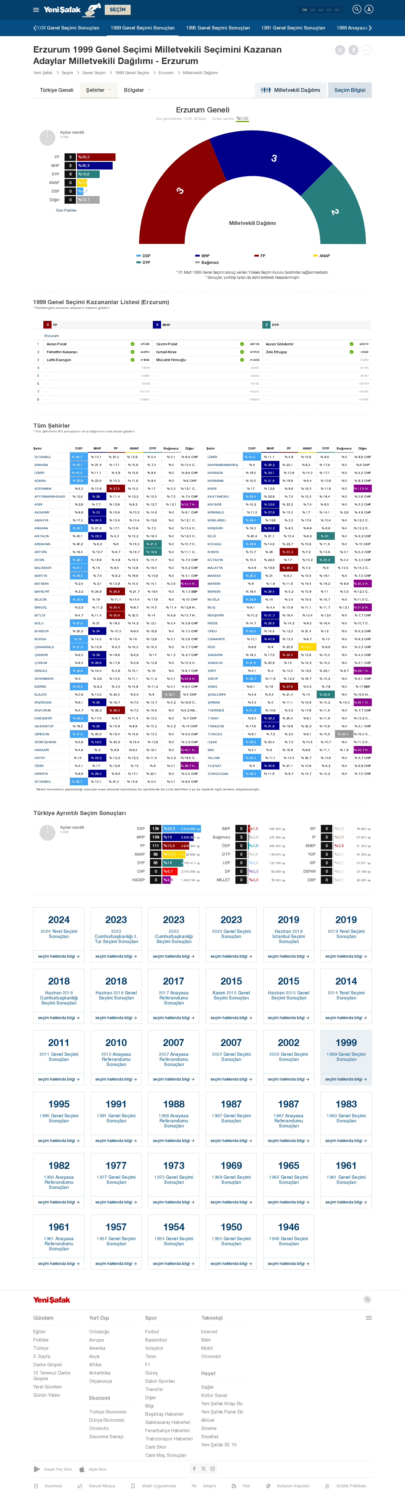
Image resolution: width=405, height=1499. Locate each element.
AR (321, 10)
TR (304, 10)
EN (312, 10)
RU (337, 10)
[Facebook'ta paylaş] (355, 50)
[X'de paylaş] (341, 50)
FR (329, 10)
